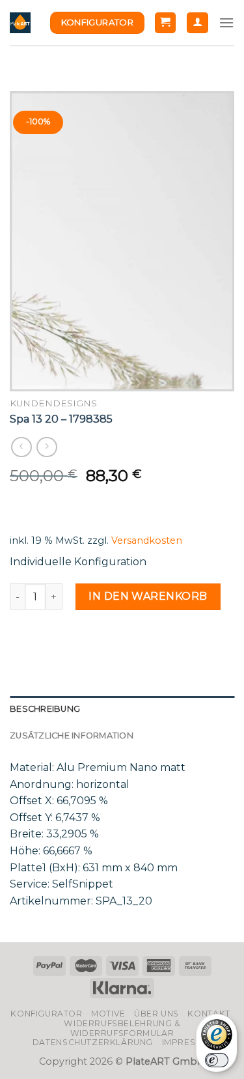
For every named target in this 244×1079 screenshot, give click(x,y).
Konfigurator (46, 1013)
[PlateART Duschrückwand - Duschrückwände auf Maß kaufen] (20, 22)
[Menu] (226, 22)
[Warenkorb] (165, 23)
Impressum (188, 1042)
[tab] (122, 709)
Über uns (156, 1013)
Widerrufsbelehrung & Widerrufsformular (122, 1028)
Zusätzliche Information (71, 735)
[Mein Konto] (197, 23)
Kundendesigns (53, 403)
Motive (108, 1013)
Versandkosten (146, 540)
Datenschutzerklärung (93, 1042)
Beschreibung (45, 709)
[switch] (216, 1060)
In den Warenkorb (148, 596)
